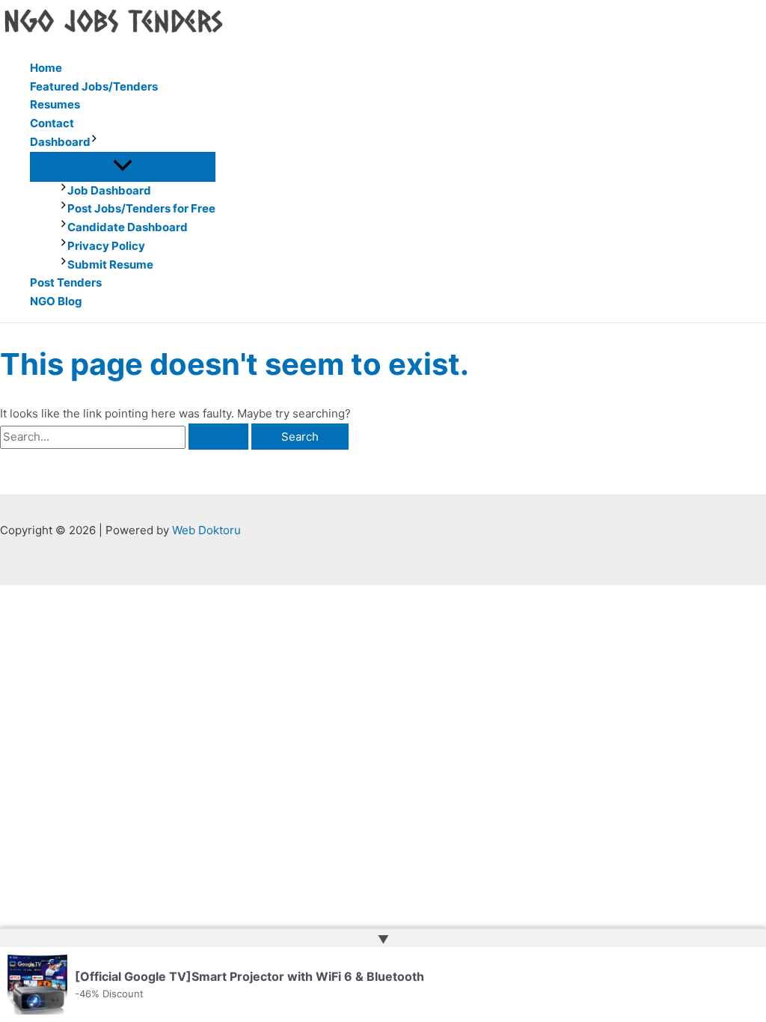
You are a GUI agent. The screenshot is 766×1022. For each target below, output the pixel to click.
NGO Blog (56, 301)
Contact (52, 123)
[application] (94, 142)
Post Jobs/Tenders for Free (141, 208)
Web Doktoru (206, 530)
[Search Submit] (218, 436)
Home (46, 68)
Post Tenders (66, 282)
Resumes (55, 104)
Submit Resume (110, 264)
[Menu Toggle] (122, 166)
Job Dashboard (109, 190)
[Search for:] (125, 436)
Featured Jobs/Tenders (94, 86)
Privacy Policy (106, 246)
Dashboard (60, 142)
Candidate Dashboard (127, 227)
